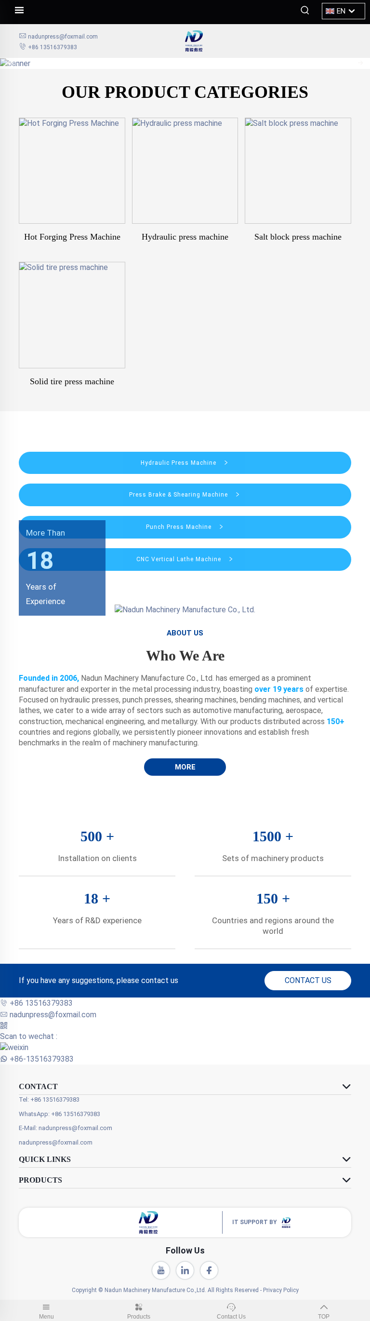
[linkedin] (185, 1270)
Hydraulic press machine (185, 237)
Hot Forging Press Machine (72, 237)
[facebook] (209, 1270)
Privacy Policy (281, 1290)
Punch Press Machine (179, 527)
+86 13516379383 (52, 47)
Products (138, 1316)
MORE (185, 767)
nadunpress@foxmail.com (63, 36)
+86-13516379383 (42, 1059)
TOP (324, 1316)
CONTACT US (308, 980)
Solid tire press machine (72, 381)
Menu (46, 1316)
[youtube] (161, 1270)
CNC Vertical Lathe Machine (179, 559)
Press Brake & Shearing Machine (179, 494)
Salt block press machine (298, 237)
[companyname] (268, 41)
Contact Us (231, 1316)
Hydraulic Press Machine (179, 462)
